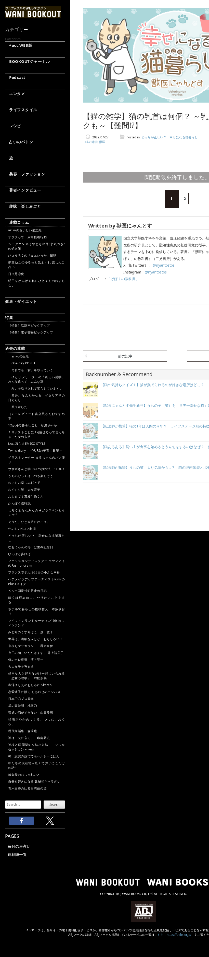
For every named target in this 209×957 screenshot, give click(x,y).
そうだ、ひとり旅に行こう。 (29, 522)
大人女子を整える (21, 666)
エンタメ (15, 93)
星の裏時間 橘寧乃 (22, 705)
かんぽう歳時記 (19, 503)
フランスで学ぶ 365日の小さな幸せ (34, 572)
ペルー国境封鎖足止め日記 (27, 591)
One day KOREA (21, 363)
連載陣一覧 (17, 854)
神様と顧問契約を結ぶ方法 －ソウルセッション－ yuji (36, 747)
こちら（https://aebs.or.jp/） (174, 934)
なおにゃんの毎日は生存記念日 (30, 547)
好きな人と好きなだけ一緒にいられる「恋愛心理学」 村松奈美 (36, 675)
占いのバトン (19, 141)
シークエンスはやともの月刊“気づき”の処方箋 (36, 246)
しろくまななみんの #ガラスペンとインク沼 (36, 512)
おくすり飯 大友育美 (24, 489)
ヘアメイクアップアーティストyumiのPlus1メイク (36, 581)
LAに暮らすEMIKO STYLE (27, 443)
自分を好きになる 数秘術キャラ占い (34, 781)
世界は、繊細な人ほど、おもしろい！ (35, 639)
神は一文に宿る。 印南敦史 (30, 738)
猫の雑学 (91, 142)
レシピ (13, 125)
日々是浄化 (16, 274)
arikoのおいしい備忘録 (25, 230)
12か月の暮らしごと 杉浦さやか (32, 425)
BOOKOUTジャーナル (27, 61)
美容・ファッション (25, 173)
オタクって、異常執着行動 (27, 237)
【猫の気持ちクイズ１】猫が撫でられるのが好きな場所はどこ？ (152, 384)
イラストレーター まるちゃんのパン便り (36, 459)
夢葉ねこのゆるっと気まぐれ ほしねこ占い (36, 264)
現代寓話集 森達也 (22, 731)
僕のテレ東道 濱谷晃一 (26, 659)
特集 (9, 317)
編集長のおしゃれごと (24, 774)
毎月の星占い (19, 846)
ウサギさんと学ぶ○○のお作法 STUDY (36, 469)
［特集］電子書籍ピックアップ (30, 332)
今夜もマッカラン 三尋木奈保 (30, 646)
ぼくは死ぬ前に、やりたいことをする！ (36, 599)
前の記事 (125, 356)
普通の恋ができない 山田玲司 (30, 712)
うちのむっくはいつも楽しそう (30, 476)
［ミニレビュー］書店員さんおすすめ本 (36, 416)
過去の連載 (15, 348)
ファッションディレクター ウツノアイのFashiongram (36, 563)
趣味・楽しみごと (23, 206)
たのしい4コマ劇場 (22, 529)
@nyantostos (163, 265)
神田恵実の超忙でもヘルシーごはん (34, 756)
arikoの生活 (18, 356)
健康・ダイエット (21, 301)
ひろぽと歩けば (19, 554)
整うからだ (18, 407)
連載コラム (17, 222)
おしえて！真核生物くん (26, 496)
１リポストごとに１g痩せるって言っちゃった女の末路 (36, 434)
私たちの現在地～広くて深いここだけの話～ (36, 765)
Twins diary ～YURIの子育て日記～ (35, 450)
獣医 (102, 142)
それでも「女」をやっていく (30, 370)
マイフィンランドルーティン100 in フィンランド (36, 622)
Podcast (15, 77)
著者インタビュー (23, 190)
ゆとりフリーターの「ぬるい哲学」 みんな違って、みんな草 (36, 379)
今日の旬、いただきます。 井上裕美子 (36, 653)
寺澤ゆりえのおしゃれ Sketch (29, 685)
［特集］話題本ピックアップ (29, 325)
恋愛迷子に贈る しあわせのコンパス (34, 692)
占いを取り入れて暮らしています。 (35, 388)
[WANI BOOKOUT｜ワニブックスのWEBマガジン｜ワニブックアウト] (33, 15)
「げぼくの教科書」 (123, 278)
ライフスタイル (21, 109)
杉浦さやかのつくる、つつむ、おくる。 (36, 721)
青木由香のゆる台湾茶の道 (27, 788)
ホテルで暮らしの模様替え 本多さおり (36, 611)
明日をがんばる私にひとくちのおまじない (36, 283)
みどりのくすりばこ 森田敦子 (30, 632)
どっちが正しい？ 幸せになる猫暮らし (36, 537)
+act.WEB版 (18, 45)
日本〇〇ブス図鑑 (21, 699)
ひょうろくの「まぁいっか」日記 (32, 255)
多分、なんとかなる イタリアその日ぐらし (36, 397)
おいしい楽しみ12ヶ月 (24, 483)
